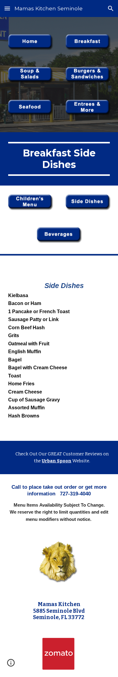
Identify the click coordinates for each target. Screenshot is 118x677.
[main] (59, 159)
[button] (7, 8)
